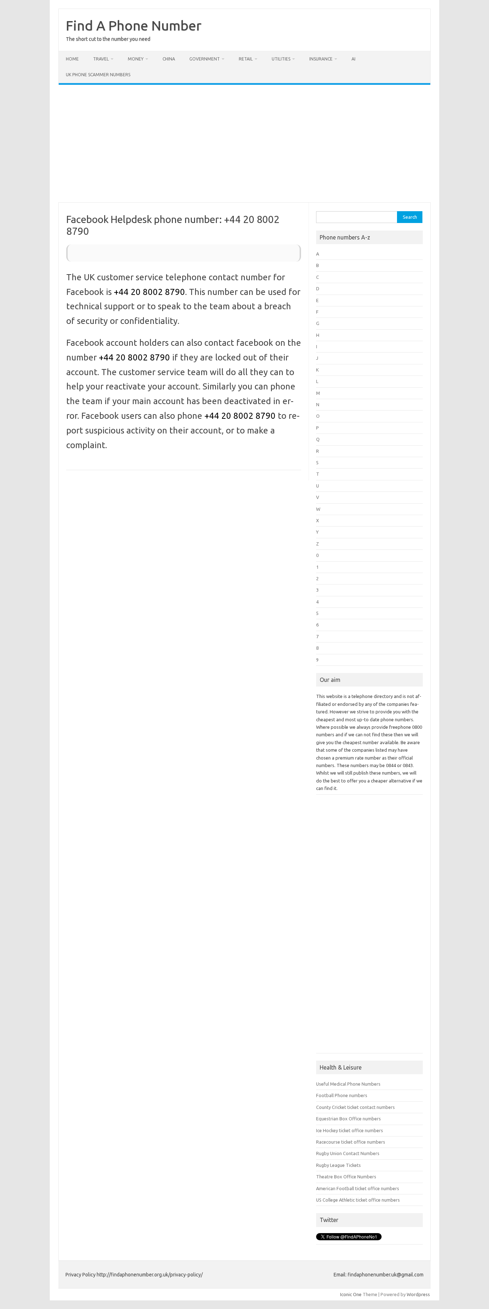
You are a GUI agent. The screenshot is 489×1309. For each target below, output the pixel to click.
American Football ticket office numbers (357, 1188)
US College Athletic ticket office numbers (358, 1199)
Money (136, 59)
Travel (101, 59)
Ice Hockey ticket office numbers (349, 1130)
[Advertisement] (244, 143)
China (169, 59)
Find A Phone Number (134, 25)
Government (204, 59)
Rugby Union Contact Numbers (347, 1153)
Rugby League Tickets (338, 1165)
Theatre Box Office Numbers (346, 1176)
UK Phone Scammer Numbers (98, 74)
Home (72, 59)
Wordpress (418, 1294)
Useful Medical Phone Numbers (348, 1083)
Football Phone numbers (341, 1095)
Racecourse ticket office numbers (350, 1141)
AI (353, 59)
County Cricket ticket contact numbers (355, 1107)
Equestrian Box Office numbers (348, 1118)
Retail (246, 59)
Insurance (321, 59)
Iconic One (351, 1294)
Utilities (281, 59)
